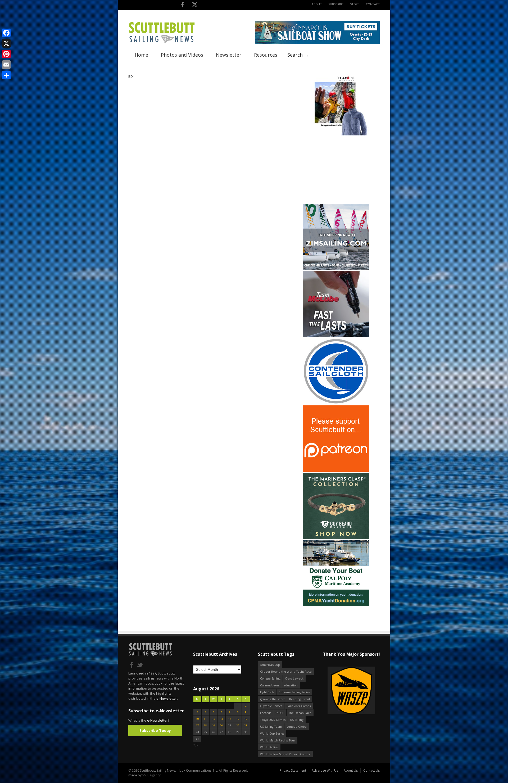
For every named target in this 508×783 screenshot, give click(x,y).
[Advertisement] (336, 170)
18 (205, 725)
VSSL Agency (151, 775)
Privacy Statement (293, 770)
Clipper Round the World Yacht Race (286, 671)
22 (237, 725)
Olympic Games (271, 706)
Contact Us (371, 770)
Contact (373, 4)
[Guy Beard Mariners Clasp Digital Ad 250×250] (336, 538)
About (317, 4)
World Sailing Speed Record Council (285, 754)
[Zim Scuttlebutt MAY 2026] (336, 268)
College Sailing (270, 678)
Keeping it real (299, 699)
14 (229, 719)
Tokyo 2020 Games (272, 720)
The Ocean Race (300, 713)
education (290, 685)
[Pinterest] (6, 54)
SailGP (279, 713)
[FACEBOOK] (182, 6)
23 (245, 725)
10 (197, 719)
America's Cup (270, 665)
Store (354, 4)
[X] (6, 43)
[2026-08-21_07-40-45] (317, 42)
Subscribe (335, 4)
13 (221, 719)
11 (205, 719)
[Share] (6, 75)
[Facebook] (6, 33)
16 (245, 719)
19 (213, 725)
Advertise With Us (325, 770)
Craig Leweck (294, 678)
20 (221, 725)
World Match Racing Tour (277, 740)
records (265, 713)
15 (237, 719)
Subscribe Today (155, 730)
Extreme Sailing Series (294, 692)
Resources (265, 55)
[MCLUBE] (336, 336)
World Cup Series (272, 733)
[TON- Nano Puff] (336, 134)
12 (213, 719)
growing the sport (272, 699)
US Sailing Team (271, 726)
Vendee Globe (297, 726)
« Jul (196, 744)
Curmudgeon (269, 685)
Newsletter (228, 55)
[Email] (6, 64)
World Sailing (269, 747)
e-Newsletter (166, 698)
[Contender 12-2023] (336, 403)
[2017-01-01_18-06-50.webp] (351, 691)
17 (197, 725)
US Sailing (296, 720)
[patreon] (336, 470)
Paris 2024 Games (299, 706)
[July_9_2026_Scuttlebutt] (336, 605)
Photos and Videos (182, 55)
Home (141, 55)
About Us (351, 770)
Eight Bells (267, 692)
